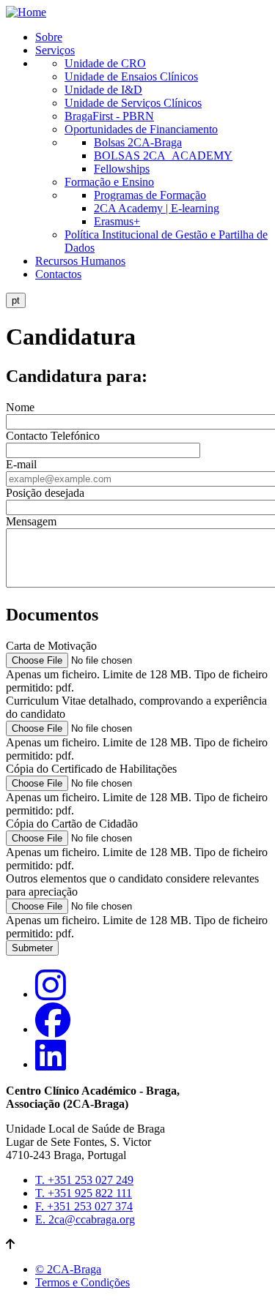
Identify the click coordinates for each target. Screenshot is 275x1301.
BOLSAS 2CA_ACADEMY (163, 155)
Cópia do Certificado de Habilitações (91, 768)
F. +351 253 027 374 (84, 1206)
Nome (20, 407)
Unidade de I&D (103, 89)
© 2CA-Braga (68, 1269)
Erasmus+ (117, 221)
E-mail (21, 464)
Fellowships (122, 168)
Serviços (55, 50)
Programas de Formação (150, 195)
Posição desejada (45, 493)
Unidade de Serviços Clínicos (133, 103)
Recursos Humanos (80, 261)
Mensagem (31, 521)
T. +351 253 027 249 (84, 1180)
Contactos (58, 274)
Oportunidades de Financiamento (141, 129)
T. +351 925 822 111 (83, 1193)
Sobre (48, 37)
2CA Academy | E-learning (156, 208)
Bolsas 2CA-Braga (138, 142)
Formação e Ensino (109, 182)
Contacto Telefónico (53, 436)
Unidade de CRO (105, 63)
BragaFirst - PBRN (109, 116)
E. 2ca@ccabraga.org (85, 1219)
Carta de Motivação (51, 646)
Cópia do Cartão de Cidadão (72, 823)
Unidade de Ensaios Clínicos (131, 76)
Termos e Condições (82, 1282)
